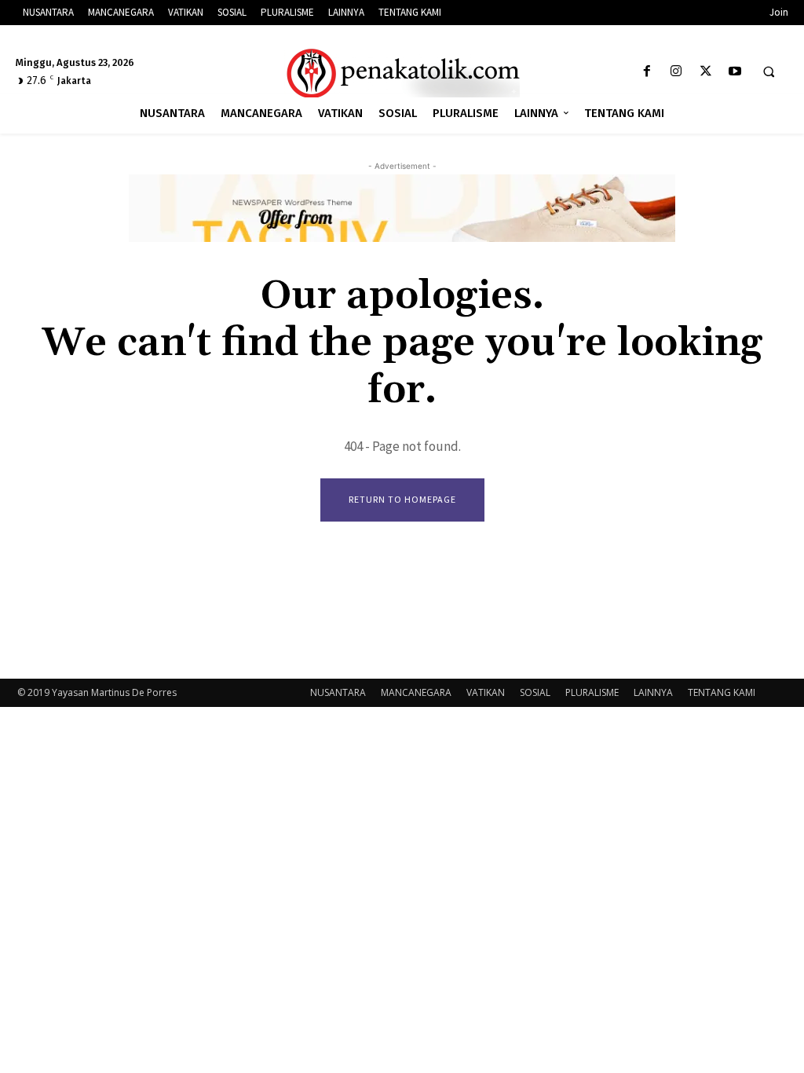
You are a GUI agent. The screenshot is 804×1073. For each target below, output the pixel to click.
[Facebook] (647, 71)
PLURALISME (592, 692)
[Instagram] (676, 71)
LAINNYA (653, 692)
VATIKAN (485, 692)
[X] (705, 71)
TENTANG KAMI (721, 692)
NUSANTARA (338, 692)
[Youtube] (734, 71)
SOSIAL (535, 692)
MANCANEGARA (416, 692)
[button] (768, 72)
